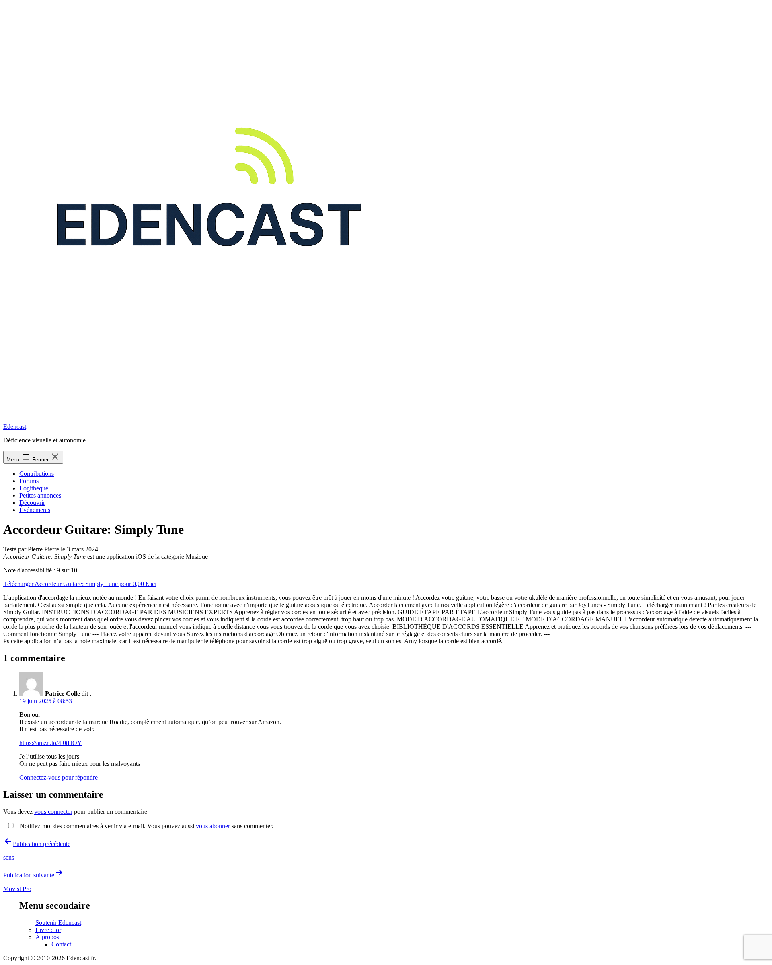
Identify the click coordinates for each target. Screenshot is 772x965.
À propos (47, 937)
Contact (61, 944)
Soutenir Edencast (58, 922)
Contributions (36, 473)
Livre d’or (48, 929)
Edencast (14, 426)
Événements (34, 509)
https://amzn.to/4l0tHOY (50, 742)
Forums (29, 480)
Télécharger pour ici (79, 583)
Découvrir (32, 502)
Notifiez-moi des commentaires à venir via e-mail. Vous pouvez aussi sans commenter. (145, 826)
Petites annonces (40, 495)
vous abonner (213, 826)
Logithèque (33, 488)
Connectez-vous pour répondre (58, 777)
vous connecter (53, 811)
